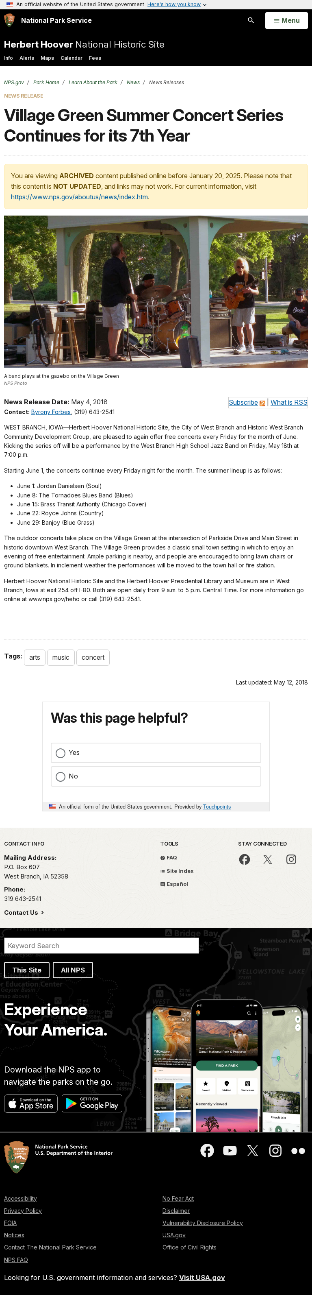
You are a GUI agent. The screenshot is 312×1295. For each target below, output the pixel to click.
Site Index (179, 871)
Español (176, 884)
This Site (26, 970)
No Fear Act (178, 1198)
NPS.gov (14, 82)
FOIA (10, 1222)
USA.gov (174, 1235)
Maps (47, 58)
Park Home (45, 82)
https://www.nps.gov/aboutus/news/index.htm (79, 197)
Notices (14, 1235)
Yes (74, 752)
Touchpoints (217, 806)
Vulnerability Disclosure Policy (202, 1222)
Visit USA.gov (202, 1277)
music (60, 657)
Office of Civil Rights (189, 1247)
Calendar (71, 58)
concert (93, 657)
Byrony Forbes (51, 411)
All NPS (73, 970)
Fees (95, 58)
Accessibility (20, 1198)
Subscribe (243, 402)
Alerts (27, 58)
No (73, 776)
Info (8, 58)
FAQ (171, 857)
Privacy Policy (23, 1210)
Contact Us (22, 912)
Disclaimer (176, 1210)
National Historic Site (84, 44)
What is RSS (289, 402)
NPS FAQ (16, 1259)
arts (34, 657)
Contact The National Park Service (50, 1247)
